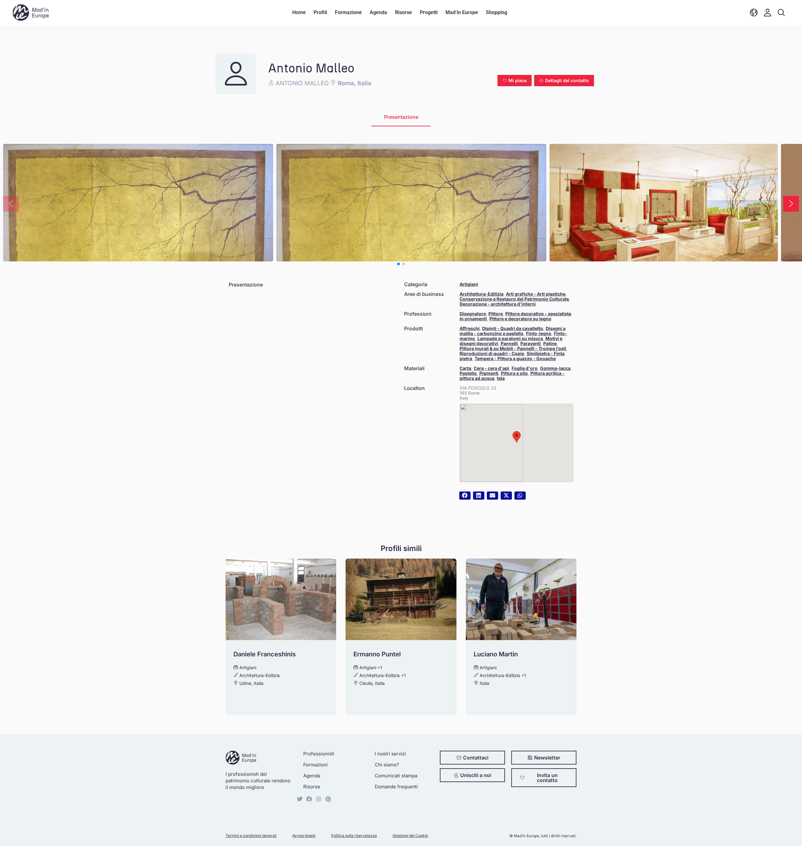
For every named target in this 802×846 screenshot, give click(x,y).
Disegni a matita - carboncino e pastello (512, 331)
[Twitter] (300, 799)
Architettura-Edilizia (481, 294)
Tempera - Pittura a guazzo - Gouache (515, 358)
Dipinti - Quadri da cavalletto (512, 328)
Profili (320, 12)
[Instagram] (318, 799)
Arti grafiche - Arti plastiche (535, 294)
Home (299, 12)
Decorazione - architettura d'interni (498, 304)
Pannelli (509, 343)
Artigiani (469, 284)
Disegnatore (473, 313)
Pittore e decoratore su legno (520, 318)
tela (501, 378)
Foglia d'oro (525, 368)
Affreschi (470, 328)
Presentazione (401, 117)
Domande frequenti (396, 787)
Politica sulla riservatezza (354, 835)
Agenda (378, 12)
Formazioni (315, 765)
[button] (514, 80)
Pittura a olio (514, 373)
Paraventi (530, 343)
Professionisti (318, 754)
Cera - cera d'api (491, 368)
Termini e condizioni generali (251, 835)
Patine (550, 343)
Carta (465, 368)
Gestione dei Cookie (410, 835)
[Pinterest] (328, 799)
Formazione (348, 12)
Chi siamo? (387, 765)
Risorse (403, 12)
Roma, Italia (353, 83)
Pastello (468, 373)
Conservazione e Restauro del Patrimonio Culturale (514, 299)
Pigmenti (488, 373)
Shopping (496, 12)
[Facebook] (309, 799)
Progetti (429, 12)
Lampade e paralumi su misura (510, 338)
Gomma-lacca (555, 368)
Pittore (495, 313)
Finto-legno (538, 333)
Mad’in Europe (461, 12)
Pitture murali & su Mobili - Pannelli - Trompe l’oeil (513, 348)
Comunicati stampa (396, 776)
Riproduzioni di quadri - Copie (492, 353)
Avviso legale (303, 835)
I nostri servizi (390, 754)
